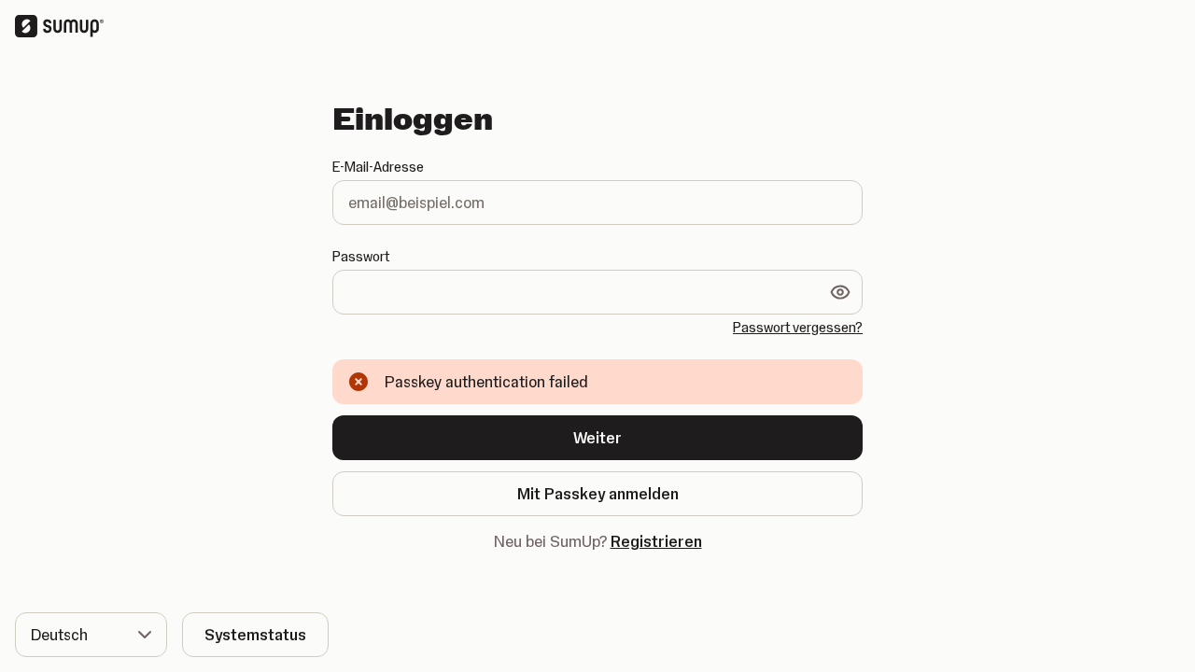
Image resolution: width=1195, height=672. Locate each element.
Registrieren (656, 541)
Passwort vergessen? (798, 327)
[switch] (840, 292)
